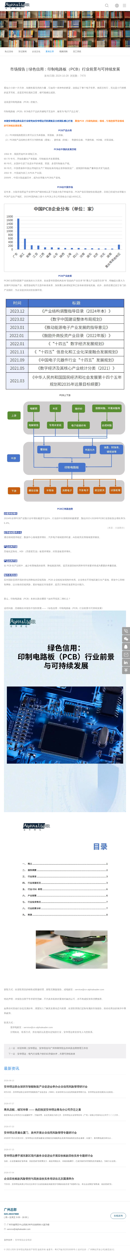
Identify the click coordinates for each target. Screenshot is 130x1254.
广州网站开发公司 (96, 1249)
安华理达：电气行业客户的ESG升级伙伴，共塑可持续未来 (41, 1054)
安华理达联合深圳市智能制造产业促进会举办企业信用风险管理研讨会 (46, 1086)
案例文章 (50, 51)
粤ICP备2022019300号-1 (66, 1249)
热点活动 (9, 51)
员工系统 (77, 51)
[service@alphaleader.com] (127, 654)
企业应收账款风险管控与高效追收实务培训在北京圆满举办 (39, 1178)
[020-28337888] (127, 631)
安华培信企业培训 (23, 1240)
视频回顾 (63, 51)
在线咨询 (118, 1215)
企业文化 (36, 51)
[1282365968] (127, 646)
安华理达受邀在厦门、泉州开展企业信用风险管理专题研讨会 (40, 1132)
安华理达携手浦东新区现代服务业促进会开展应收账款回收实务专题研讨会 (48, 1155)
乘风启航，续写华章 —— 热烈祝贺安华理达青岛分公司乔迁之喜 (42, 1109)
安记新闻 (22, 51)
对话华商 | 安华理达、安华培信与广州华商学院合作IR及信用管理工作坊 (48, 1048)
